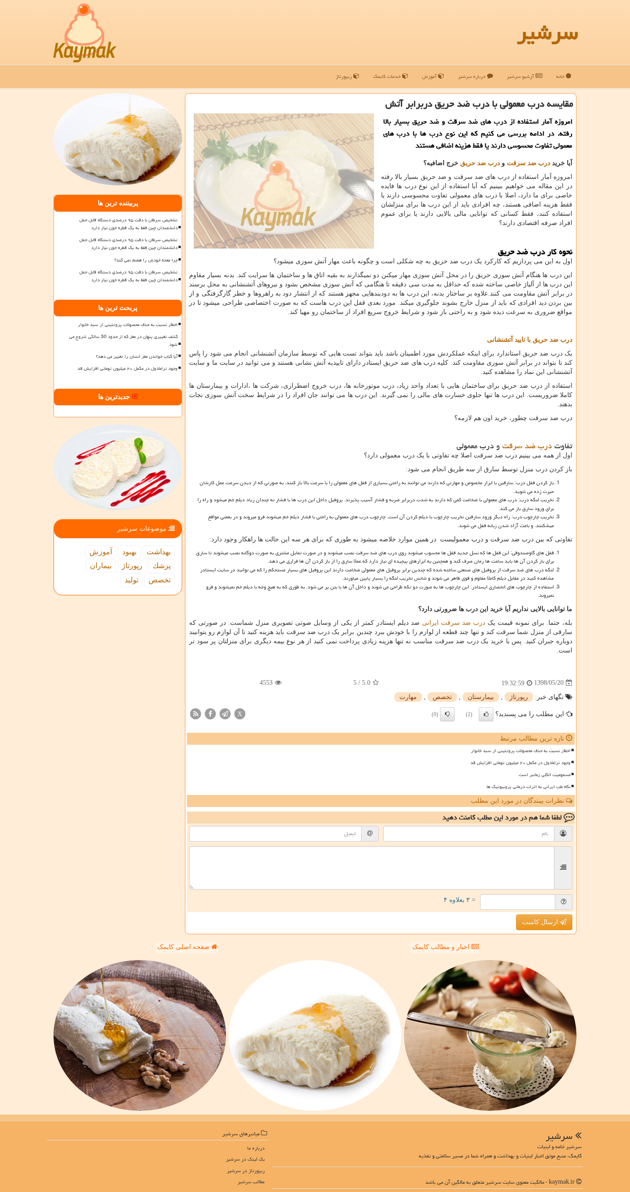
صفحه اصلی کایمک (184, 946)
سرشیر (547, 32)
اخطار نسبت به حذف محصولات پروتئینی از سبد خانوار (521, 750)
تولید (131, 580)
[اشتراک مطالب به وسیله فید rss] (195, 713)
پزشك (162, 565)
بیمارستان (481, 697)
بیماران (101, 565)
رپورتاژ (519, 697)
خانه (561, 76)
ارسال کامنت (541, 922)
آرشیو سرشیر (521, 76)
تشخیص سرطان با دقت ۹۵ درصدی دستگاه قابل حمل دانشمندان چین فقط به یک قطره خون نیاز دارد (128, 223)
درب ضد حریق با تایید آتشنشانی (529, 339)
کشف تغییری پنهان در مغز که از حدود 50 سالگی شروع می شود (123, 340)
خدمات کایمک (387, 76)
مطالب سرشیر (251, 1181)
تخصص (442, 697)
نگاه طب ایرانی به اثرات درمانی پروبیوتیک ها (529, 786)
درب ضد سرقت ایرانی (453, 622)
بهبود (129, 552)
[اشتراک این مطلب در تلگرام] (225, 713)
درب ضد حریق (480, 163)
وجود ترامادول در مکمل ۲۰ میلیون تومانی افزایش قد (520, 762)
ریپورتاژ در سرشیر (246, 1170)
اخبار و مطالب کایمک (441, 946)
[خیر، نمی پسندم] (447, 714)
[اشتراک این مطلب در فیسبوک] (210, 713)
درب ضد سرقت (528, 163)
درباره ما (256, 1148)
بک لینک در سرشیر (245, 1159)
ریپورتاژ (344, 76)
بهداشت (159, 552)
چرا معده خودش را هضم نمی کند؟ (146, 260)
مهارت (408, 697)
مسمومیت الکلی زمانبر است (545, 774)
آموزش (430, 76)
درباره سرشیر (472, 76)
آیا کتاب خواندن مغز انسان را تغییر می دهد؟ (137, 356)
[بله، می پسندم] (486, 714)
